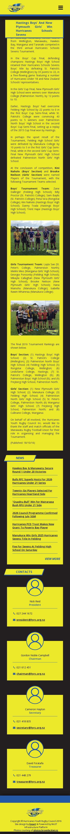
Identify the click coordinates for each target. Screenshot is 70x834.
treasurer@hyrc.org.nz (31, 781)
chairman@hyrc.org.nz (31, 673)
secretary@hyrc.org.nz (31, 727)
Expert (32, 824)
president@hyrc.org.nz (31, 619)
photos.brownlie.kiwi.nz (46, 830)
